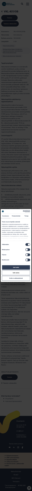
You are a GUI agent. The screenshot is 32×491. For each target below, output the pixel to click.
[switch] (27, 249)
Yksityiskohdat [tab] (16, 216)
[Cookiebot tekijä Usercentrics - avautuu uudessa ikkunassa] (23, 211)
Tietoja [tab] (26, 216)
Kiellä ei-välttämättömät (16, 278)
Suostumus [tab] (5, 216)
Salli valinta (16, 272)
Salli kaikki (16, 267)
